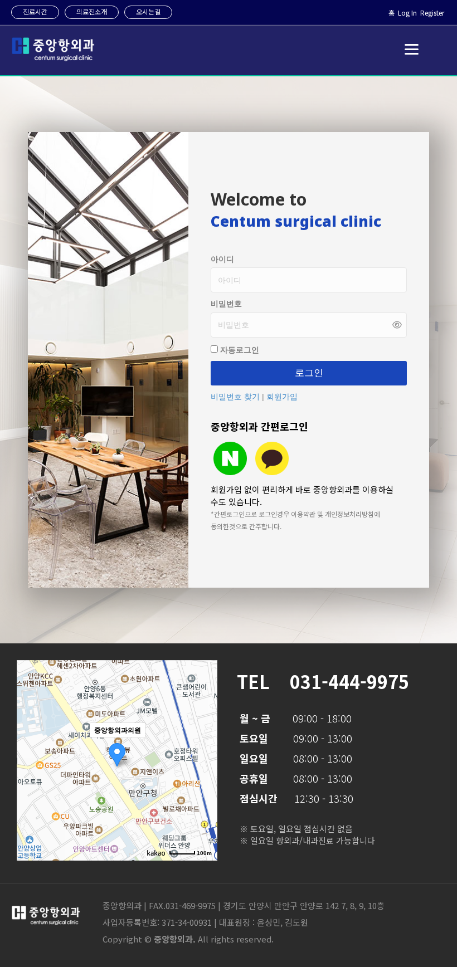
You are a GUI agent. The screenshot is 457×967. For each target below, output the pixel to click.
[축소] (203, 758)
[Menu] (411, 49)
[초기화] (203, 779)
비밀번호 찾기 (236, 396)
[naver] (230, 458)
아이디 (222, 259)
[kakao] (271, 458)
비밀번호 (226, 303)
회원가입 (282, 396)
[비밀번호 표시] (397, 325)
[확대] (203, 740)
